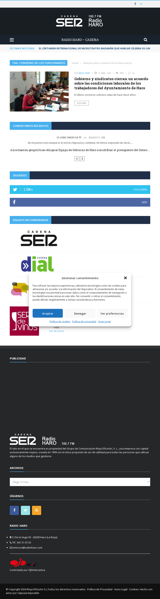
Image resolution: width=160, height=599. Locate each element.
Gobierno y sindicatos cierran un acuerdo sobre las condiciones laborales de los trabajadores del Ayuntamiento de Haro (111, 83)
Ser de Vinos (56, 331)
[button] (125, 278)
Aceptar (47, 313)
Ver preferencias (112, 313)
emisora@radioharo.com (27, 547)
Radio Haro (84, 73)
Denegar (80, 313)
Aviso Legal (104, 321)
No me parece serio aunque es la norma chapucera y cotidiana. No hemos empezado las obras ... (80, 142)
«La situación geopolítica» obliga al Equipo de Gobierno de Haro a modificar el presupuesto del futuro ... (80, 150)
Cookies (134, 589)
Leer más (81, 103)
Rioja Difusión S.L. (37, 589)
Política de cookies (60, 321)
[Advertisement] (80, 395)
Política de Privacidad (99, 589)
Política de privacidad (84, 321)
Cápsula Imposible (28, 593)
